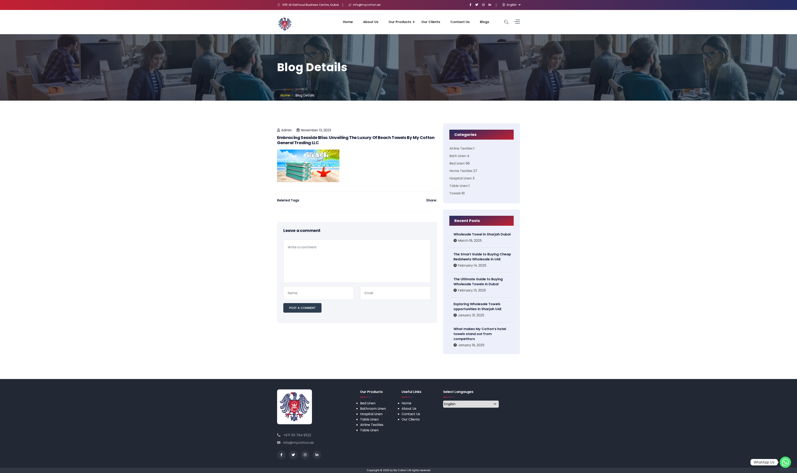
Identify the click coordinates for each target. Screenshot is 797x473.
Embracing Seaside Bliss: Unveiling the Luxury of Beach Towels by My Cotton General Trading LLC (355, 140)
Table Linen (458, 185)
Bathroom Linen (373, 408)
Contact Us (460, 22)
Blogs (484, 22)
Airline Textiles (461, 148)
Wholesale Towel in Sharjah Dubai (482, 234)
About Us (370, 22)
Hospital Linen (460, 178)
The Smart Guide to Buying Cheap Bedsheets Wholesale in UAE (482, 257)
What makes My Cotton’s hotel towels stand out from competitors (480, 334)
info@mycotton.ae (298, 442)
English (511, 5)
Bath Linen (457, 156)
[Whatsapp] (785, 462)
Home (348, 22)
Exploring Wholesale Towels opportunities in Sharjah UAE (477, 306)
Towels (455, 193)
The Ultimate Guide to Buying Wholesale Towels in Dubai (478, 281)
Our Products (400, 22)
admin (286, 130)
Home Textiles (460, 170)
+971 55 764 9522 (296, 435)
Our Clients (430, 22)
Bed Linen (457, 163)
